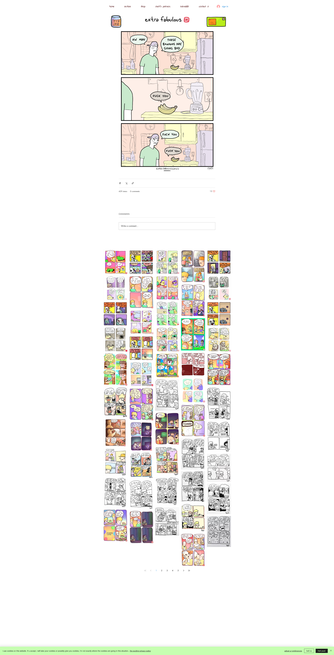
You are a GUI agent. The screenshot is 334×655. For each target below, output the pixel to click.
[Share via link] (133, 183)
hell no (309, 651)
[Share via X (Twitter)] (126, 183)
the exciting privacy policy (140, 651)
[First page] (145, 570)
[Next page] (183, 570)
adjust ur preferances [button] (293, 651)
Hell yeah (322, 651)
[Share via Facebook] (120, 183)
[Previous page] (150, 570)
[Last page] (189, 570)
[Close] (330, 651)
